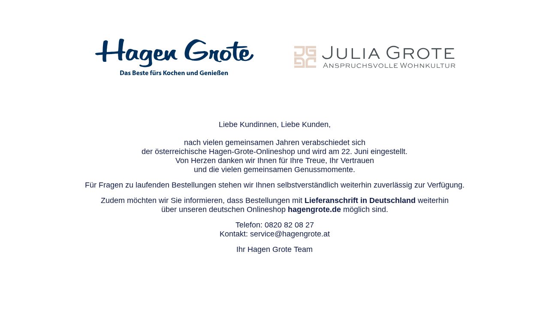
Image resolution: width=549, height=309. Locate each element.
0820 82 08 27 (289, 225)
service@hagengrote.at (290, 234)
